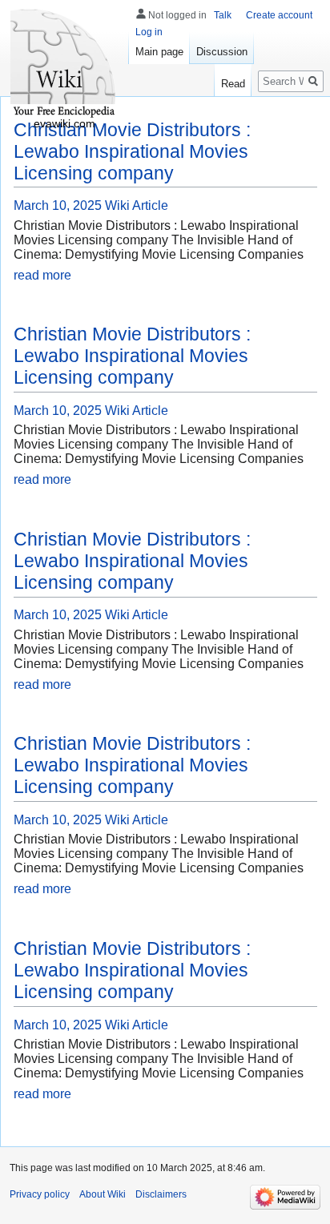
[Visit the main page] (64, 64)
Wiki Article (136, 205)
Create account (279, 15)
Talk (222, 15)
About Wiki (102, 1194)
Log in (149, 32)
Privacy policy (40, 1194)
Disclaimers (161, 1194)
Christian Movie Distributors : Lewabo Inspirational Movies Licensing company (132, 151)
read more (42, 275)
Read (233, 84)
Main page (159, 52)
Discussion (222, 52)
